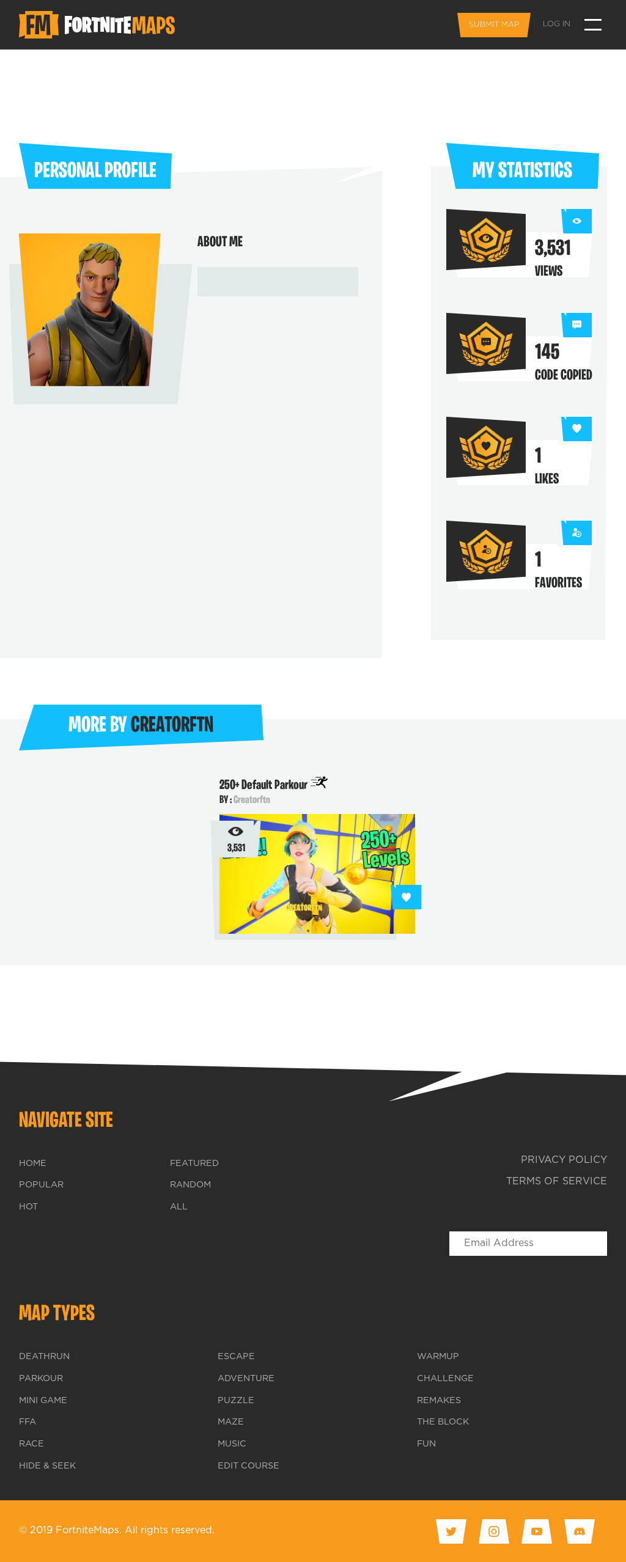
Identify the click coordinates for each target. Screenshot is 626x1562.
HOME (32, 1163)
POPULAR (41, 1185)
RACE (31, 1444)
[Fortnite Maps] (100, 24)
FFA (27, 1422)
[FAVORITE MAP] (406, 897)
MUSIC (232, 1444)
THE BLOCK (443, 1422)
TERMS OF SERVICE (556, 1181)
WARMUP (438, 1356)
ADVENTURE (246, 1378)
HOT (28, 1207)
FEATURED (194, 1163)
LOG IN (556, 24)
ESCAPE (236, 1356)
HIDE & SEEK (47, 1466)
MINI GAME (43, 1400)
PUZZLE (236, 1400)
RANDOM (190, 1185)
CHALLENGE (445, 1378)
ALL (179, 1207)
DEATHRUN (44, 1356)
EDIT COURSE (248, 1466)
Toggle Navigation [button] (593, 24)
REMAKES (439, 1400)
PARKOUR (41, 1378)
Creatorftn (252, 800)
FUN (426, 1444)
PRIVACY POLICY (564, 1160)
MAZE (231, 1422)
